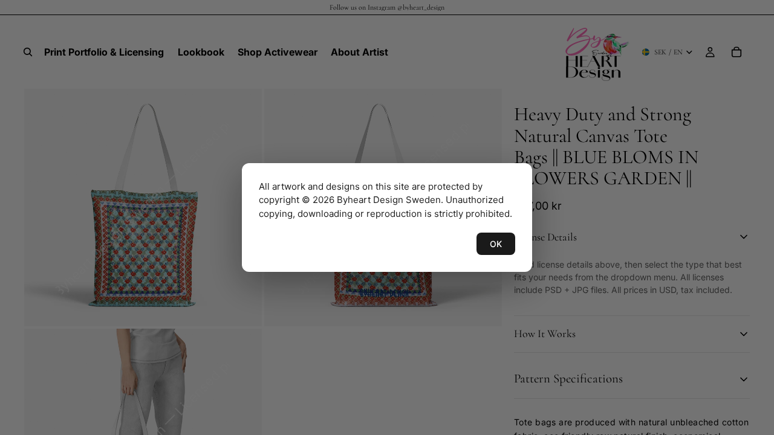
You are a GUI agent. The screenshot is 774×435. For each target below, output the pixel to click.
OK (496, 244)
